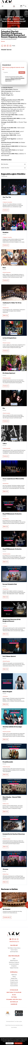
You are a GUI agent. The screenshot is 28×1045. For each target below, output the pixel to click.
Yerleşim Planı (14, 978)
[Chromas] (14, 859)
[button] (14, 6)
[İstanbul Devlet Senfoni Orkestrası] (14, 824)
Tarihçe (14, 976)
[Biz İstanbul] (14, 899)
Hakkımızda (14, 974)
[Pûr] (14, 398)
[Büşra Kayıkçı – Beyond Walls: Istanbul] (14, 787)
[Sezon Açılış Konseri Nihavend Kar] (14, 468)
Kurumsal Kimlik (14, 985)
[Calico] (14, 433)
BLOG (14, 994)
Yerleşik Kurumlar (14, 982)
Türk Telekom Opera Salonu (14, 948)
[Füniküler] (14, 222)
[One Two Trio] (14, 187)
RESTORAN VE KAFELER (14, 992)
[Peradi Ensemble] (14, 752)
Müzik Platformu (14, 960)
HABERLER (14, 1004)
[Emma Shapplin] (14, 681)
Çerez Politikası (14, 1027)
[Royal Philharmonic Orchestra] (14, 504)
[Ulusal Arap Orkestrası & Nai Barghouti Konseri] (14, 609)
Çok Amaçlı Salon (14, 951)
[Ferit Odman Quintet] (14, 646)
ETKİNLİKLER (14, 990)
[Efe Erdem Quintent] (14, 363)
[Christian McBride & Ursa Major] (14, 716)
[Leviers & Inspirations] (14, 328)
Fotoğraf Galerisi (14, 980)
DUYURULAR (14, 1001)
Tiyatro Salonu (14, 949)
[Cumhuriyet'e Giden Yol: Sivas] (14, 292)
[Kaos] (14, 257)
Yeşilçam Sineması (14, 967)
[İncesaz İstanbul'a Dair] (14, 574)
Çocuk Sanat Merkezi (14, 964)
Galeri (14, 958)
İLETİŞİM (14, 997)
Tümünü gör (4, 176)
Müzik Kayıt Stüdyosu (14, 962)
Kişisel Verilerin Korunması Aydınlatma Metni (14, 1025)
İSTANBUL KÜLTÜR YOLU (14, 999)
